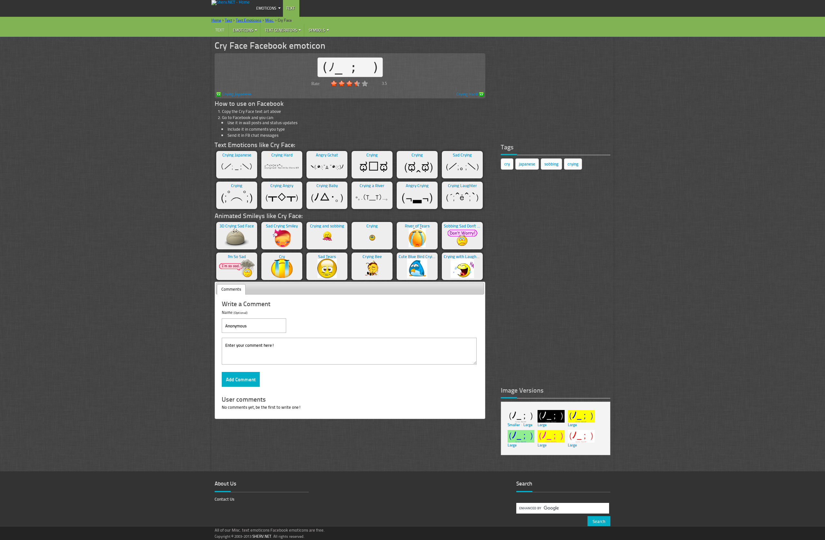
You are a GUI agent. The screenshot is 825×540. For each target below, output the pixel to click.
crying (573, 164)
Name (235, 312)
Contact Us (224, 499)
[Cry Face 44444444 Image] (581, 441)
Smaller (514, 424)
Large (527, 424)
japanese (527, 164)
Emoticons (266, 8)
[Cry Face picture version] (521, 421)
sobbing (551, 164)
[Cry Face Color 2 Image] (521, 441)
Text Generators (281, 30)
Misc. (269, 20)
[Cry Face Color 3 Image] (551, 441)
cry (507, 164)
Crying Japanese (236, 94)
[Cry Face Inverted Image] (551, 421)
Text (290, 8)
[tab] (231, 289)
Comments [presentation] (231, 289)
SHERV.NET (261, 536)
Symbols (317, 30)
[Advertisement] (549, 89)
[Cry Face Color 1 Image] (581, 421)
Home (216, 20)
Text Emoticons (248, 20)
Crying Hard (467, 94)
